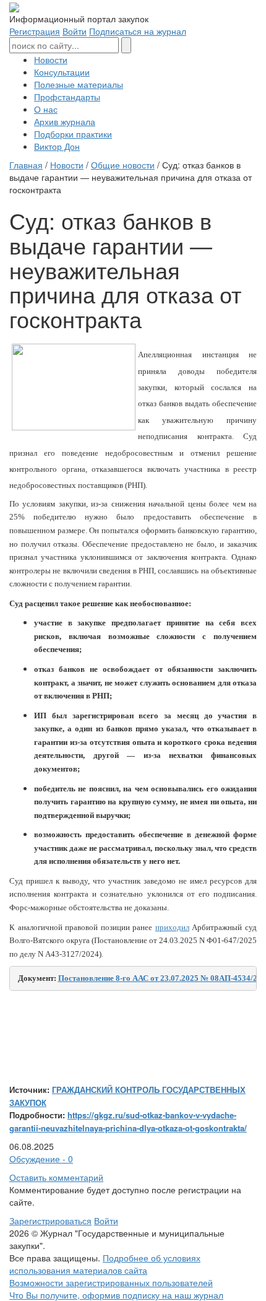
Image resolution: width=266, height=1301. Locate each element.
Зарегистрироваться (50, 1220)
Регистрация (34, 31)
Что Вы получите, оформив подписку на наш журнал (116, 1295)
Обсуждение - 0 (41, 1158)
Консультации (62, 72)
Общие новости (123, 165)
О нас (46, 109)
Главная (26, 165)
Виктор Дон (57, 146)
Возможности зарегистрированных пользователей (111, 1282)
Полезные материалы (78, 84)
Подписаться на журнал (137, 31)
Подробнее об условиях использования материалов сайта (104, 1263)
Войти (74, 31)
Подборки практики (73, 134)
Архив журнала (64, 121)
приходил (172, 927)
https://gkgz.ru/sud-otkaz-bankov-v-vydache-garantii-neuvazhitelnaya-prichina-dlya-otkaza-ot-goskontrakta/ (128, 1121)
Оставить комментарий (56, 1177)
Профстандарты (67, 96)
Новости (50, 59)
